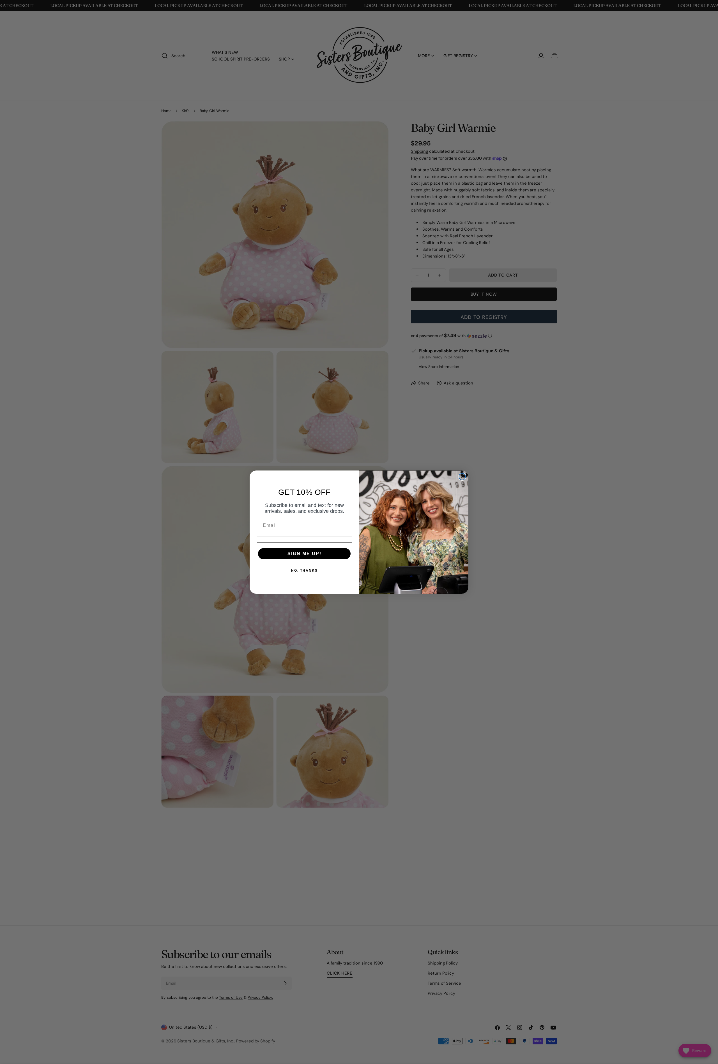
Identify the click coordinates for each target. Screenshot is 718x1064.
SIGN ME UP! (304, 553)
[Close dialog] (462, 476)
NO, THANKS (304, 570)
